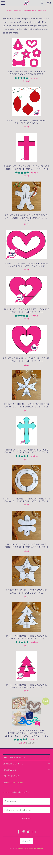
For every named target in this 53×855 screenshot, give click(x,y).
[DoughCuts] (26, 3)
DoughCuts (21, 848)
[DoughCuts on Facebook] (18, 832)
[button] (21, 78)
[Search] (42, 3)
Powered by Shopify (35, 848)
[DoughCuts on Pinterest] (24, 832)
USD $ (24, 841)
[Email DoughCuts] (34, 832)
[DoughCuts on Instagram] (29, 832)
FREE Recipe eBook (15, 783)
